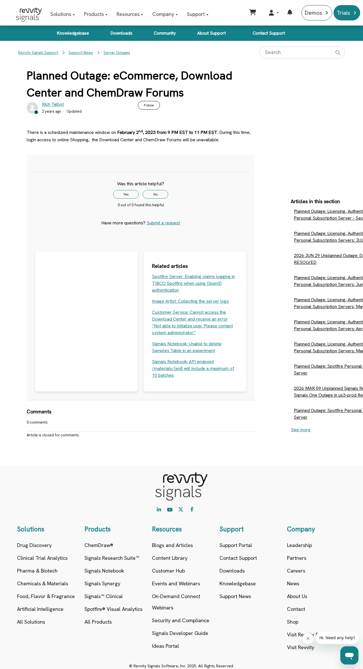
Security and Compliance (180, 620)
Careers (296, 570)
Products (94, 14)
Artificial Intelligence (40, 609)
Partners (296, 558)
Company (163, 14)
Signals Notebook (104, 570)
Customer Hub (168, 570)
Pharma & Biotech (37, 570)
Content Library (169, 558)
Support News (81, 52)
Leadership (299, 545)
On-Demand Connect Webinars (176, 602)
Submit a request (163, 223)
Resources (128, 14)
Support (196, 14)
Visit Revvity (300, 647)
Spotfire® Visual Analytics (113, 609)
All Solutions (31, 621)
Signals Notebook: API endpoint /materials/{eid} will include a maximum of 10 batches (193, 368)
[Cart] (253, 12)
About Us (297, 596)
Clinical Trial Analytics (42, 558)
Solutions (60, 14)
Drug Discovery (34, 545)
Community (165, 33)
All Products (98, 621)
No (155, 194)
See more (301, 430)
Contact (296, 609)
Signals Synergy (102, 583)
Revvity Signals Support (38, 52)
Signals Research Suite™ (112, 558)
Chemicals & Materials (42, 583)
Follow (149, 105)
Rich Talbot (53, 104)
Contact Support (269, 33)
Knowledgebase (73, 33)
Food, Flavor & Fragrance (46, 596)
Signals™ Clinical (104, 596)
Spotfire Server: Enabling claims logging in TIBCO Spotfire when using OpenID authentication (193, 283)
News (293, 583)
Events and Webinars (176, 583)
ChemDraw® (99, 545)
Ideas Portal (165, 646)
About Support (211, 33)
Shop (292, 621)
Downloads (121, 33)
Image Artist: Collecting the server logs (190, 301)
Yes (126, 194)
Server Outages (117, 52)
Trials (343, 12)
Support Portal (236, 545)
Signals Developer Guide (180, 633)
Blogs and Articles (172, 545)
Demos (313, 12)
